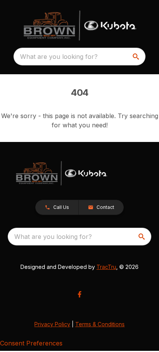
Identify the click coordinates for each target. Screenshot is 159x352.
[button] (57, 207)
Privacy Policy (52, 324)
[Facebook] (79, 294)
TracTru (106, 267)
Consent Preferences (31, 343)
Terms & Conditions (100, 324)
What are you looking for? (59, 56)
